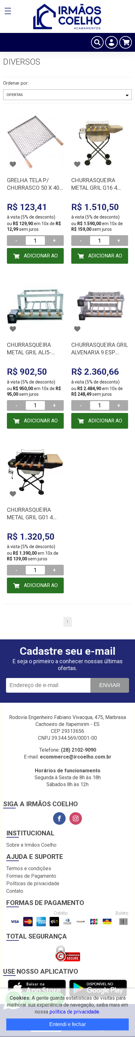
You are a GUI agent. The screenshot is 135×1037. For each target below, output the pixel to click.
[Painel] (111, 42)
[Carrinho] (125, 42)
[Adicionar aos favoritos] (13, 164)
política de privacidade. (75, 1012)
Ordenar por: (16, 83)
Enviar (109, 685)
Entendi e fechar (67, 1024)
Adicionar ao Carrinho (40, 258)
